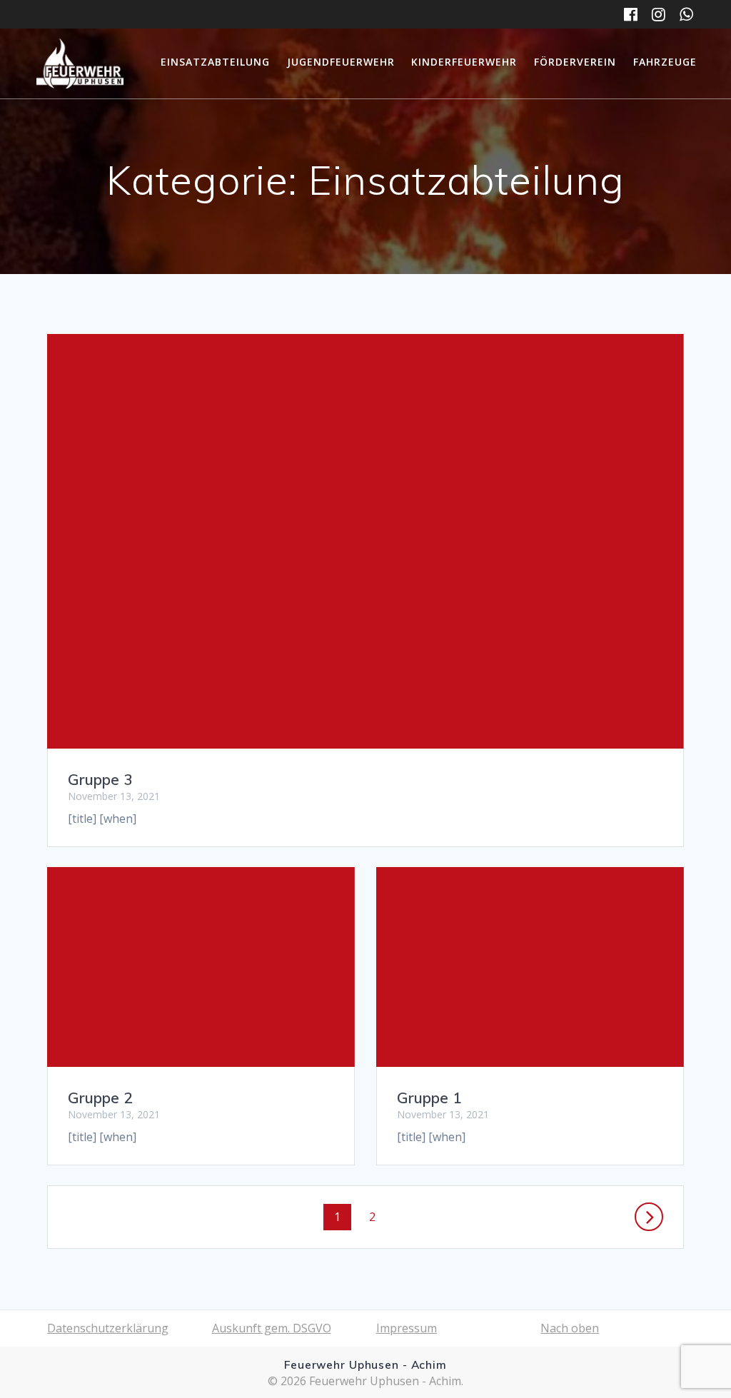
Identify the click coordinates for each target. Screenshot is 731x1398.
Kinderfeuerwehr (464, 62)
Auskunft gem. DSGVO (271, 1328)
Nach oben (569, 1328)
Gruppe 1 (429, 1097)
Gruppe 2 (100, 1097)
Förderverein (575, 62)
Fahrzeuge (665, 62)
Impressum (406, 1328)
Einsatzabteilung (215, 62)
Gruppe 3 (100, 779)
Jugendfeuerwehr (341, 62)
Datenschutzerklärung (107, 1328)
